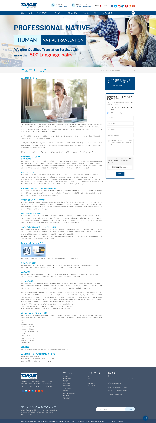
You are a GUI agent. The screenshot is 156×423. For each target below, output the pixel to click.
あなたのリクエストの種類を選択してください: (119, 108)
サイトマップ (91, 385)
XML (86, 421)
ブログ (96, 13)
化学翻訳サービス (67, 378)
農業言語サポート (67, 385)
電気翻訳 (65, 390)
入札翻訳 (65, 376)
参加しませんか (73, 13)
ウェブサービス (131, 70)
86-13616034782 (61, 6)
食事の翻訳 (66, 395)
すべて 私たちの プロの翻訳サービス (115, 70)
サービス (57, 13)
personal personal (127, 112)
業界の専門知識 (42, 13)
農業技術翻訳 (66, 383)
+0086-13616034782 (121, 391)
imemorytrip (36, 414)
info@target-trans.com (83, 6)
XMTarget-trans (118, 394)
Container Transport (45, 414)
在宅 (22, 13)
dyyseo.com (81, 421)
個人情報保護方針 (92, 421)
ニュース (86, 13)
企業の (111, 112)
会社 (30, 13)
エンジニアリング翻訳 (69, 393)
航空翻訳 (65, 381)
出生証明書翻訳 (67, 388)
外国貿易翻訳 (66, 398)
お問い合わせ (107, 13)
